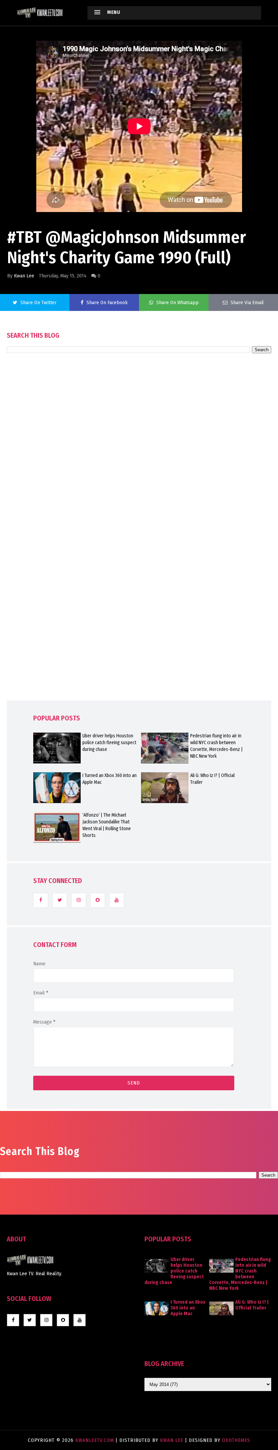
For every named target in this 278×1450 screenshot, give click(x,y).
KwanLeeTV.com (95, 1440)
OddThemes (236, 1440)
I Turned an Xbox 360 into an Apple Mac (109, 779)
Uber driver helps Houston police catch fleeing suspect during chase (109, 742)
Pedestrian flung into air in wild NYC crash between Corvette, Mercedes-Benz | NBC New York (216, 746)
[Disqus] (139, 546)
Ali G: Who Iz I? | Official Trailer (212, 779)
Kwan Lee (24, 276)
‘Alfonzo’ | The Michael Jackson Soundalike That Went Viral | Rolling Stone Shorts (106, 825)
